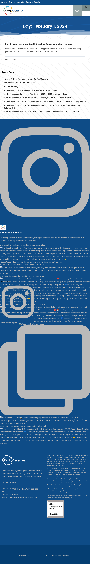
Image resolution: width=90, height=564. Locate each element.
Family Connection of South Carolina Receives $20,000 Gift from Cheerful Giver (37, 98)
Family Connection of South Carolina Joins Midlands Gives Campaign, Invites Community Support (45, 101)
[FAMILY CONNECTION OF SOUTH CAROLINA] (13, 10)
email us (49, 463)
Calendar (20, 2)
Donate (29, 2)
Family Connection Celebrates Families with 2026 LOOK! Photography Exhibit (36, 94)
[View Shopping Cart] (86, 8)
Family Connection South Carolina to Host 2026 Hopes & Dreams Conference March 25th (41, 112)
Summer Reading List (12, 86)
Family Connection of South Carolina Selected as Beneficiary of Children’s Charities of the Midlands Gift (41, 106)
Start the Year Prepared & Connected (19, 83)
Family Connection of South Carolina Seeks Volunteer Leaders (38, 44)
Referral (4, 2)
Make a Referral (9, 482)
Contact (53, 551)
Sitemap (36, 551)
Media (44, 551)
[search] (77, 10)
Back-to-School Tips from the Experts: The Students (25, 79)
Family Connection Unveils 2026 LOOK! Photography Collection (30, 90)
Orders (12, 2)
